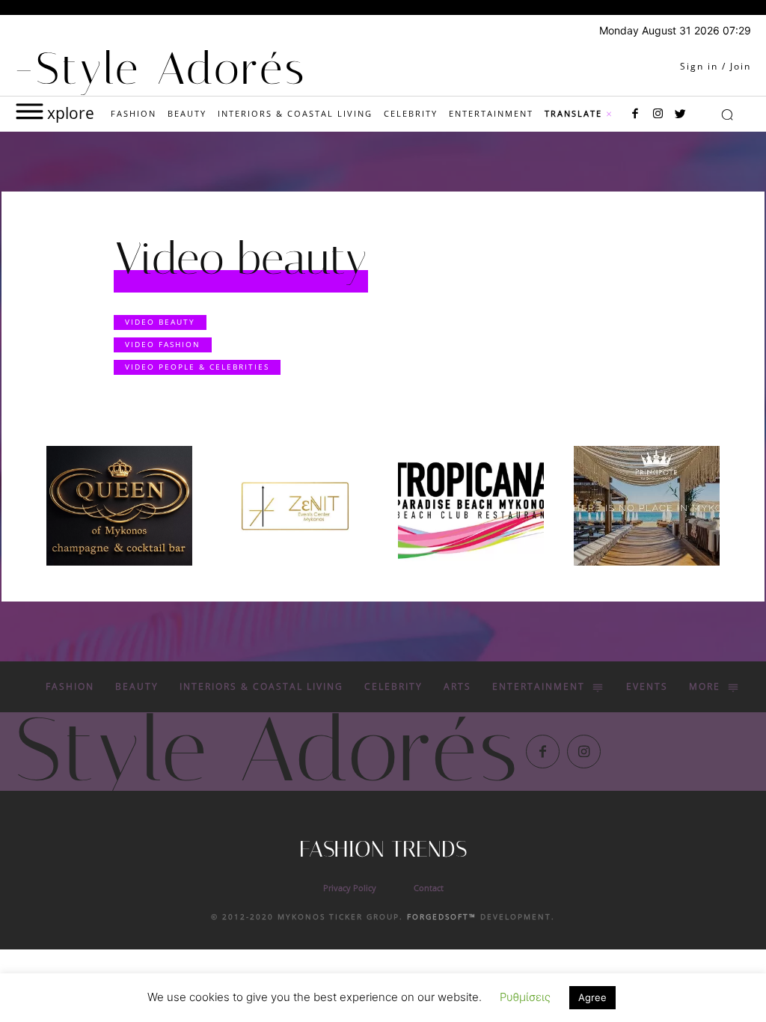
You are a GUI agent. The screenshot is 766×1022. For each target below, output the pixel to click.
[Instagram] (657, 114)
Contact (429, 887)
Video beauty (160, 321)
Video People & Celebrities (197, 366)
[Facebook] (635, 114)
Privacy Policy (349, 887)
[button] (727, 114)
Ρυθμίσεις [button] (525, 997)
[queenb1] (119, 506)
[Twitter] (680, 114)
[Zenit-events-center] (295, 506)
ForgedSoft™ (442, 916)
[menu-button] (29, 111)
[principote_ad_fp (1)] (647, 506)
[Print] (471, 506)
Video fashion (162, 344)
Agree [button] (592, 997)
